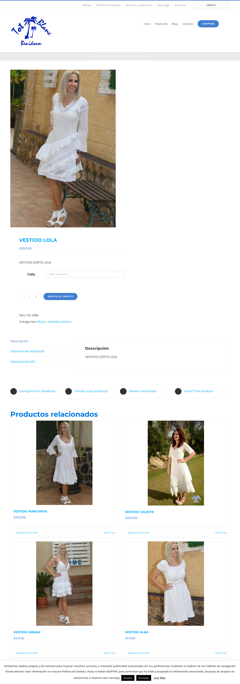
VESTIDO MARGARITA (30, 511)
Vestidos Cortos (59, 322)
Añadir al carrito (60, 296)
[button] (224, 23)
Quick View (109, 532)
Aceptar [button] (128, 678)
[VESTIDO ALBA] (176, 583)
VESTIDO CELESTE (139, 512)
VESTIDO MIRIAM (26, 632)
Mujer (41, 322)
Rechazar (144, 678)
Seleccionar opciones (27, 532)
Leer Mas (160, 678)
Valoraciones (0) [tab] (22, 361)
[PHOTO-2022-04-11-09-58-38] (63, 148)
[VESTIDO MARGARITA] (64, 463)
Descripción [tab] (19, 341)
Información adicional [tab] (27, 351)
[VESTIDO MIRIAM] (64, 583)
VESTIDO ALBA (136, 632)
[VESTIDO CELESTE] (176, 463)
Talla (31, 274)
